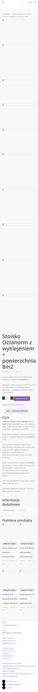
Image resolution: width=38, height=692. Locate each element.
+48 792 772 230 (11, 681)
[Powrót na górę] (19, 690)
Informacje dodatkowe (19, 411)
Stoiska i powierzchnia (18, 14)
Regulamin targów (8, 671)
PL (22, 2)
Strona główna (6, 14)
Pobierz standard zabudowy (11, 491)
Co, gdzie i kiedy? (7, 648)
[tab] (8, 411)
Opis (8, 411)
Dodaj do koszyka (22, 399)
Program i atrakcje (8, 651)
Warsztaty (5, 653)
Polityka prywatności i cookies (11, 663)
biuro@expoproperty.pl (13, 685)
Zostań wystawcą (7, 656)
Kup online (5, 658)
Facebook (9, 688)
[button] (32, 2)
